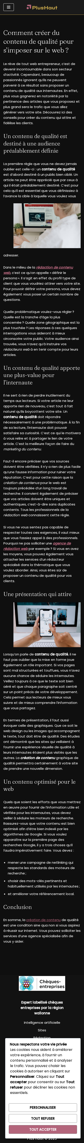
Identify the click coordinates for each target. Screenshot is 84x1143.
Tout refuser (43, 1118)
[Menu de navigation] (8, 7)
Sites (42, 1030)
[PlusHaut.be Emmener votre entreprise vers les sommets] (42, 7)
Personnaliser (43, 1107)
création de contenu (43, 919)
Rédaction (42, 1037)
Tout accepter (42, 1129)
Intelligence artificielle (42, 1022)
